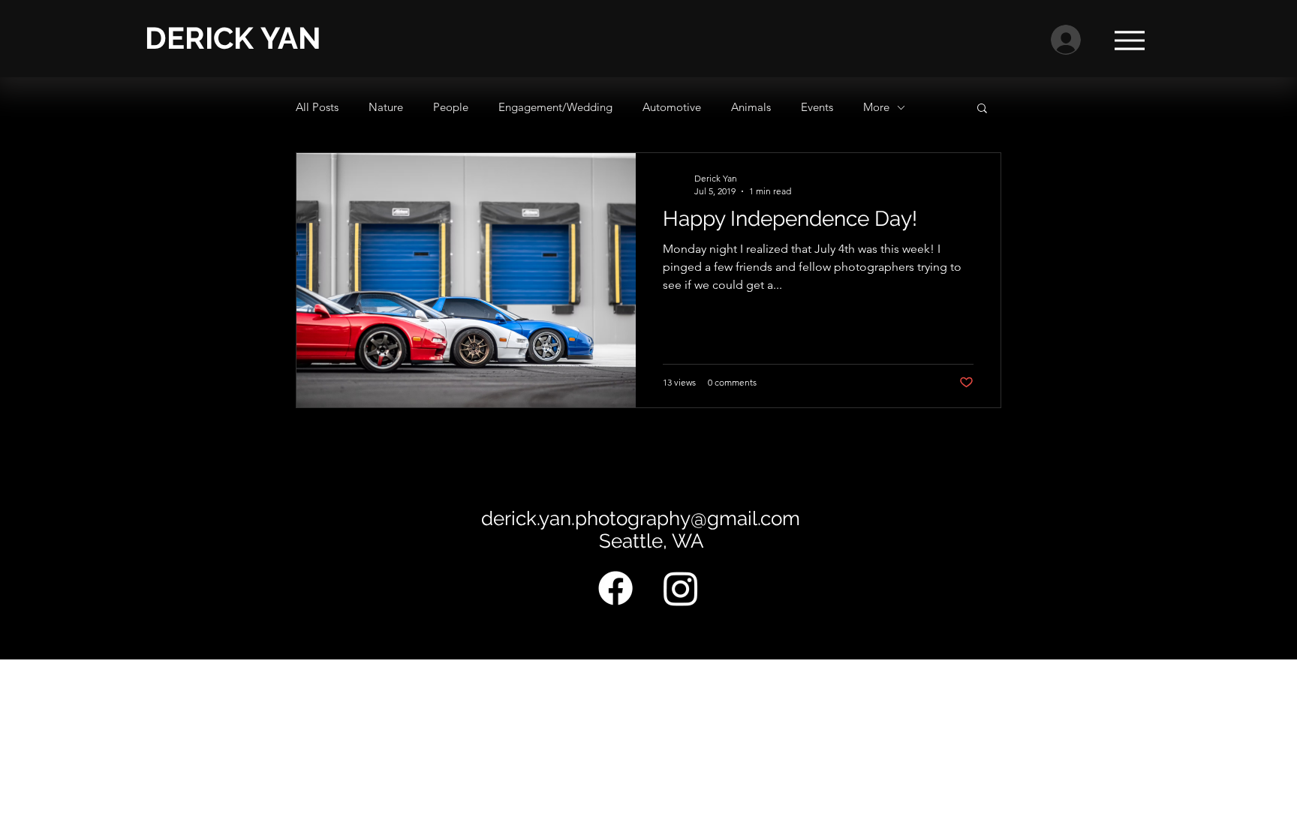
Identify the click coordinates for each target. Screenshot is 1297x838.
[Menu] (1129, 40)
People (450, 107)
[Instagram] (680, 588)
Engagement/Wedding (555, 107)
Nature (386, 107)
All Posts (317, 107)
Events (817, 107)
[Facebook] (615, 588)
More (876, 107)
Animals (751, 107)
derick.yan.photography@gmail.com (640, 518)
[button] (982, 109)
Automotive (671, 107)
